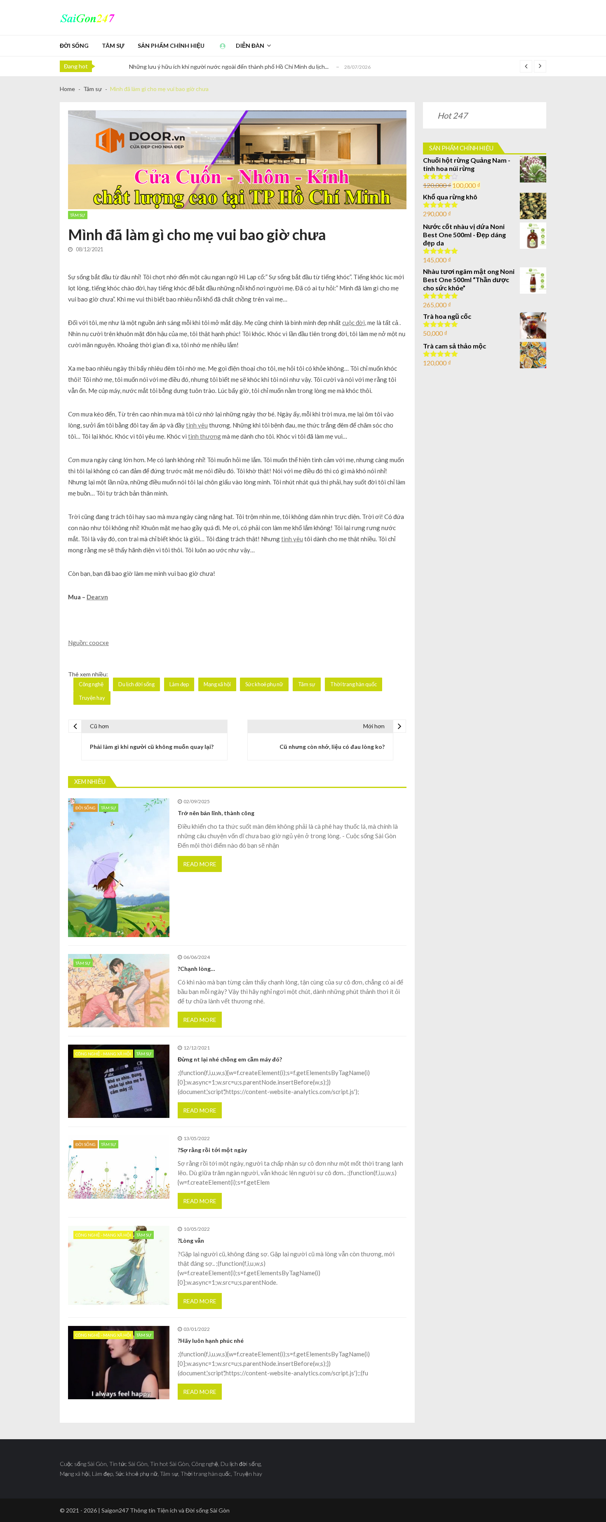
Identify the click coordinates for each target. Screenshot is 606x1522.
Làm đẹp (179, 684)
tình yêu (197, 425)
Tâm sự (113, 45)
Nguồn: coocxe (88, 642)
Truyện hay (92, 697)
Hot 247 (452, 115)
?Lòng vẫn (191, 1240)
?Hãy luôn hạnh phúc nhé (211, 1340)
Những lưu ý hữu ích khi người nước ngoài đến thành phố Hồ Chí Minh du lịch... (229, 66)
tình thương (204, 436)
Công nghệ (91, 684)
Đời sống (74, 45)
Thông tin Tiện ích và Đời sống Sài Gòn (180, 1510)
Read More (199, 863)
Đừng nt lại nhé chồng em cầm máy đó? (230, 1059)
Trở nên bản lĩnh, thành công (216, 812)
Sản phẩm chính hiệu (171, 45)
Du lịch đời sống (136, 684)
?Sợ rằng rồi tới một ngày (212, 1149)
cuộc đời (353, 322)
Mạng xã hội (217, 684)
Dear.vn (97, 597)
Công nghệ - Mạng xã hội (103, 1053)
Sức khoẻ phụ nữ (264, 684)
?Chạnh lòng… (196, 968)
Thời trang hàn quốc (353, 684)
